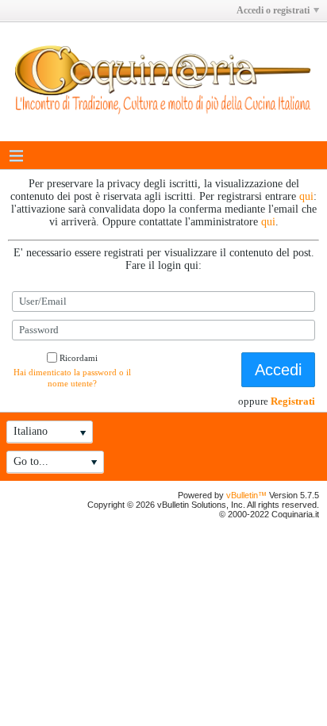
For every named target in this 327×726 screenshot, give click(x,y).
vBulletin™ (246, 495)
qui (306, 196)
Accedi (278, 369)
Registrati (293, 401)
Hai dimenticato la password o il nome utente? (72, 377)
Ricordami (79, 358)
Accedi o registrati (273, 10)
